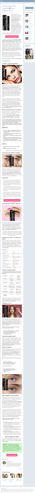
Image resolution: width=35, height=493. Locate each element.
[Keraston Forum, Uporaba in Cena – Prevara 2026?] (5, 476)
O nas (22, 491)
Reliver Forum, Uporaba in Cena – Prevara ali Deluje (29, 27)
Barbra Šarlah (8, 461)
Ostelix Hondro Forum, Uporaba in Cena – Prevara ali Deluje (29, 22)
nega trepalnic (9, 399)
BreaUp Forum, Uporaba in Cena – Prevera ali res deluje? (12, 480)
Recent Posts (6, 459)
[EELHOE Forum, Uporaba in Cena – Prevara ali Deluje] (19, 476)
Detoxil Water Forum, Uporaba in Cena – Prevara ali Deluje (29, 33)
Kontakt (25, 491)
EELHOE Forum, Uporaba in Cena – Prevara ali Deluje (19, 479)
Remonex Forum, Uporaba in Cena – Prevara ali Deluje (28, 16)
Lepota (11, 12)
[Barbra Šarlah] (4, 464)
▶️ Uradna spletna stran (17, 253)
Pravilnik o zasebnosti (29, 491)
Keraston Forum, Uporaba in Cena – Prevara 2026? (5, 479)
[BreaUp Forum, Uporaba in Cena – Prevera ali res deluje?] (12, 476)
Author (3, 459)
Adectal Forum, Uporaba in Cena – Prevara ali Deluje (28, 39)
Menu (2, 0)
